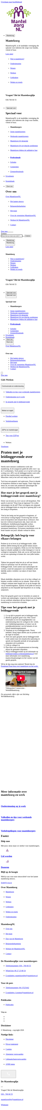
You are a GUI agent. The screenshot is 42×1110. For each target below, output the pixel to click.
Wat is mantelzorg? (17, 259)
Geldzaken (14, 267)
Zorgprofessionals (16, 333)
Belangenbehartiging (18, 360)
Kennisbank (10, 337)
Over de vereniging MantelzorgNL (23, 365)
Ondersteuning (15, 261)
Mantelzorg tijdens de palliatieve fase (23, 319)
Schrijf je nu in (6, 883)
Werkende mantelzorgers (19, 313)
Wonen (13, 263)
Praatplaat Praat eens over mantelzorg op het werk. (20, 666)
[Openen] (8, 1074)
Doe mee (4, 231)
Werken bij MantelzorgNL (20, 367)
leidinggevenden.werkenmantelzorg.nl (20, 654)
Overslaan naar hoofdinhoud (11, 2)
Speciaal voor (11, 108)
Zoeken (4, 234)
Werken (13, 265)
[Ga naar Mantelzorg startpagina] (21, 18)
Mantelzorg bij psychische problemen (24, 317)
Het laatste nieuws (17, 358)
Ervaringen (10, 335)
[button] (21, 380)
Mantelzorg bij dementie (19, 315)
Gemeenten (14, 331)
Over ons (10, 186)
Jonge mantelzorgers (17, 311)
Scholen (13, 329)
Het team (13, 362)
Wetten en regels (16, 269)
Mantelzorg (10, 35)
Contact (13, 369)
